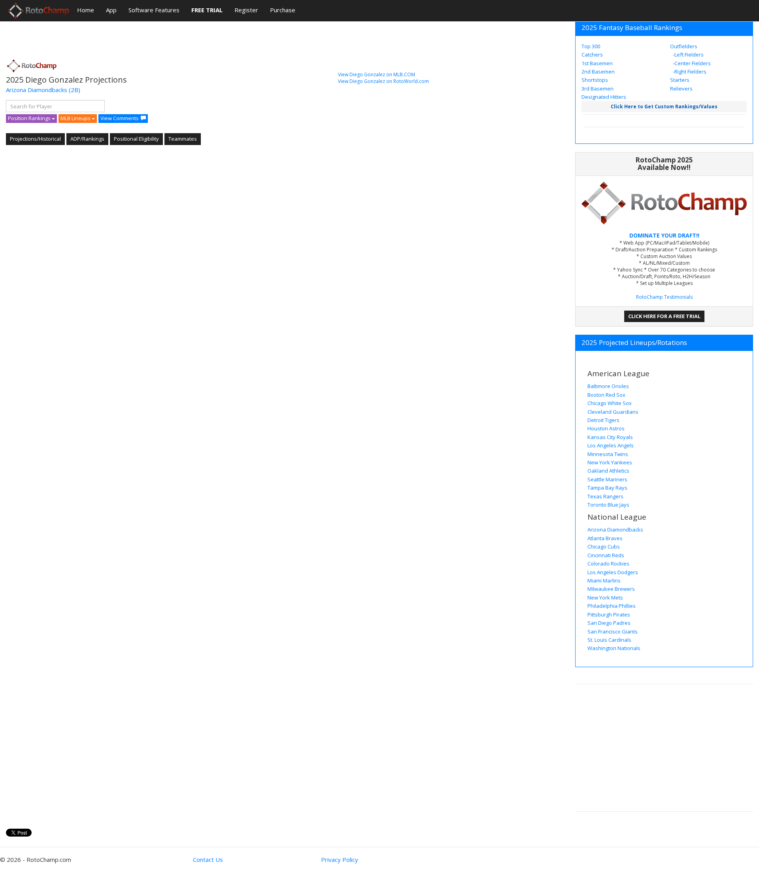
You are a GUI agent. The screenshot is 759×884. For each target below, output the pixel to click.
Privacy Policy (339, 859)
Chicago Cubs (603, 546)
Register (246, 10)
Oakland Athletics (608, 470)
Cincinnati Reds (605, 555)
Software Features (153, 10)
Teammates (182, 138)
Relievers (681, 88)
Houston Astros (606, 428)
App (111, 10)
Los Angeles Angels (610, 445)
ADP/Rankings (87, 138)
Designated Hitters (604, 96)
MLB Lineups (76, 118)
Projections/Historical (35, 138)
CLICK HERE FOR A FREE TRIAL (664, 316)
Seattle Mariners (607, 479)
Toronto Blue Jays (608, 504)
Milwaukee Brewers (611, 588)
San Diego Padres (609, 622)
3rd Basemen (598, 88)
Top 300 (591, 46)
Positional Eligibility (136, 138)
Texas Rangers (605, 496)
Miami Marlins (604, 580)
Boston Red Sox (606, 394)
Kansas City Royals (610, 437)
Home (85, 10)
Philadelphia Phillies (611, 605)
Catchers (592, 54)
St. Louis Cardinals (609, 639)
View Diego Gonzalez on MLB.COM (376, 74)
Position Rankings (30, 118)
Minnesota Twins (607, 454)
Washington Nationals (613, 648)
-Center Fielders (691, 63)
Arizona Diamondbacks (36, 90)
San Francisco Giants (612, 631)
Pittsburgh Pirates (608, 614)
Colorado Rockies (608, 563)
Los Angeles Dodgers (612, 572)
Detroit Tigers (603, 420)
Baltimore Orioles (608, 386)
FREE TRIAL (207, 10)
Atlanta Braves (605, 538)
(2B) (74, 90)
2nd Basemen (598, 71)
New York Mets (605, 597)
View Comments (119, 118)
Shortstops (595, 79)
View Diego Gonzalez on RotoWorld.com (383, 81)
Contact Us (208, 859)
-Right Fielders (689, 71)
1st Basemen (597, 63)
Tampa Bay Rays (607, 487)
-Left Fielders (688, 54)
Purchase (282, 10)
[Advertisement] (150, 37)
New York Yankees (609, 462)
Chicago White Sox (609, 403)
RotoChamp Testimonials (664, 297)
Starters (679, 79)
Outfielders (683, 46)
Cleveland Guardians (612, 411)
